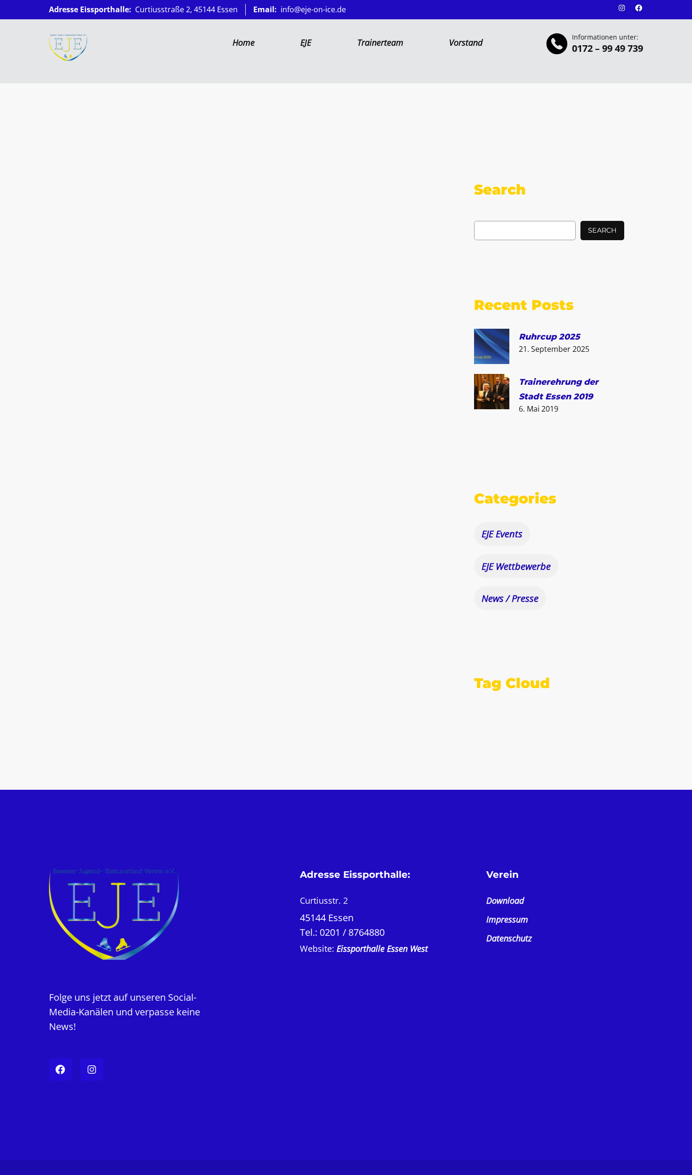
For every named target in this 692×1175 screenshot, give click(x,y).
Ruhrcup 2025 (549, 336)
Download (505, 900)
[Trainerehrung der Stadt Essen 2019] (491, 393)
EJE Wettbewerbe (516, 566)
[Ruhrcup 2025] (491, 348)
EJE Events (502, 533)
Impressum (507, 919)
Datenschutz (509, 938)
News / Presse (510, 598)
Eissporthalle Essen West (382, 948)
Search (602, 230)
